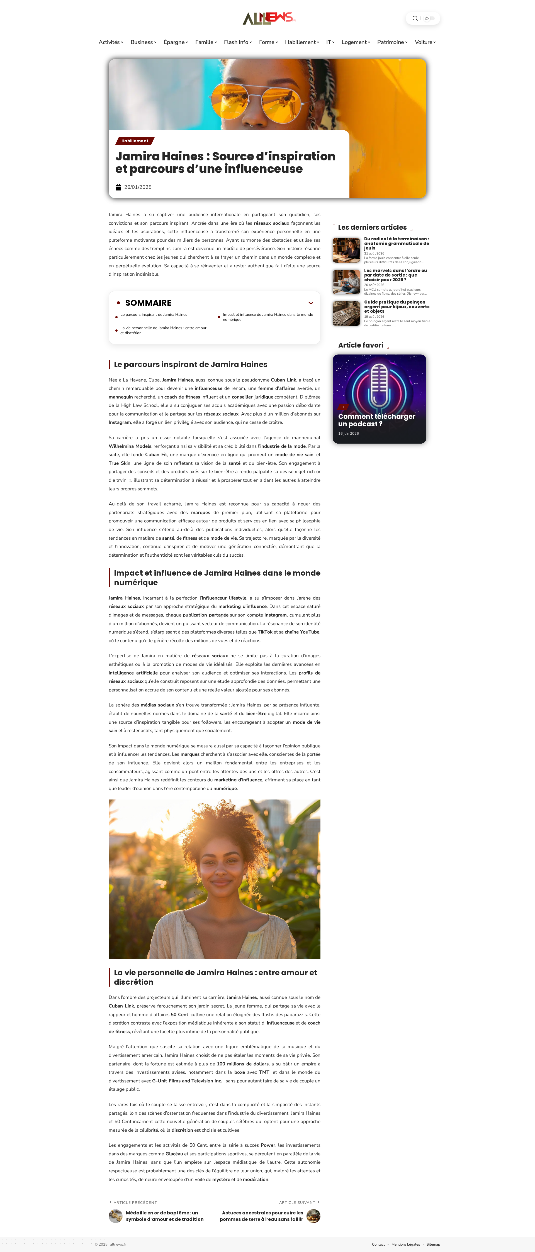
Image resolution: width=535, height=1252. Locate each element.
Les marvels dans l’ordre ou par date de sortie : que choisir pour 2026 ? (395, 275)
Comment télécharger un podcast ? (376, 420)
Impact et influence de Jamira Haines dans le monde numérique (268, 317)
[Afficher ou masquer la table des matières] (242, 302)
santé (234, 463)
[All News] (267, 18)
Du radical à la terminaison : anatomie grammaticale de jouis (396, 243)
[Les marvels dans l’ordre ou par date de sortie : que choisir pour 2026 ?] (346, 282)
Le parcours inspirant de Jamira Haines (153, 314)
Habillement (135, 141)
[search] (415, 18)
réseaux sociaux (271, 223)
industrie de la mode (283, 446)
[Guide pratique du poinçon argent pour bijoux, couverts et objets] (346, 313)
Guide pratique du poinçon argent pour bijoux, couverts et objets (397, 306)
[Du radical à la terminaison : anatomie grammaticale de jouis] (346, 250)
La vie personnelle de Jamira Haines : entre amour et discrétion (163, 330)
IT (343, 407)
